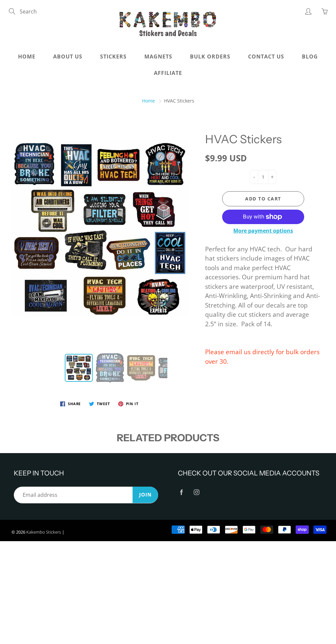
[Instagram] (196, 492)
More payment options (263, 230)
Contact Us (266, 56)
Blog (310, 56)
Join (145, 495)
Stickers (113, 56)
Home (26, 56)
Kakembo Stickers (43, 532)
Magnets (158, 56)
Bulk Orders (210, 56)
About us (67, 56)
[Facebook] (181, 492)
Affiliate (168, 73)
